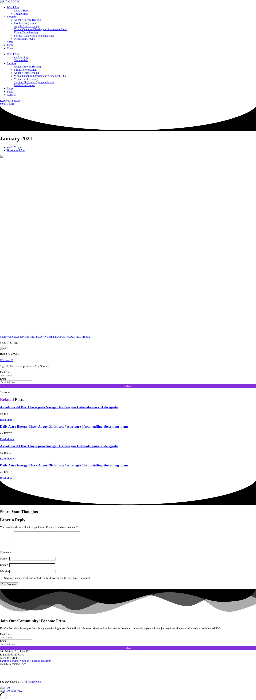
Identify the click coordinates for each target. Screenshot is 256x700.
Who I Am (13, 7)
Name (4, 558)
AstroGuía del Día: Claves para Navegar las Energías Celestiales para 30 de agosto (59, 446)
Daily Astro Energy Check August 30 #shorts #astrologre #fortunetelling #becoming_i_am (64, 465)
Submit (128, 386)
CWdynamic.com (31, 681)
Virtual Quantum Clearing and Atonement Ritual (40, 29)
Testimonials (21, 13)
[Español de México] (16, 690)
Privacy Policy (8, 669)
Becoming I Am (16, 150)
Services (11, 16)
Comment (6, 552)
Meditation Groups (24, 38)
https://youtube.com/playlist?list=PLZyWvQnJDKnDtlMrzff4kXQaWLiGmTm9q (45, 336)
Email (3, 378)
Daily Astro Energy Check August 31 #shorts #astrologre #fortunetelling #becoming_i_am (64, 426)
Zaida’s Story (21, 10)
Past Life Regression (25, 23)
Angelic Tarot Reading (26, 26)
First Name (6, 372)
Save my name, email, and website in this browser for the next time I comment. (47, 578)
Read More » (7, 419)
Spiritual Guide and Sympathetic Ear (34, 35)
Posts (10, 44)
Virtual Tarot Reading (26, 32)
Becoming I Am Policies (13, 675)
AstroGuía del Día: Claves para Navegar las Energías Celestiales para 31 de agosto (59, 407)
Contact (11, 48)
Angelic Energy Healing (27, 19)
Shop (10, 41)
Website (4, 571)
